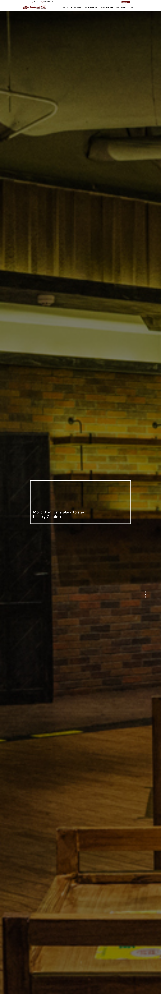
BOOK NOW (125, 2)
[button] (145, 594)
